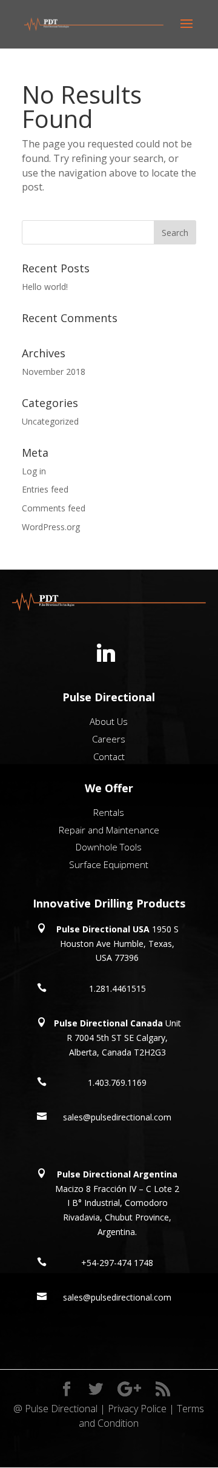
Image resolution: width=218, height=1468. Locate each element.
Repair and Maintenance (109, 830)
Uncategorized (50, 421)
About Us (109, 721)
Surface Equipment (108, 864)
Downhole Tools (109, 847)
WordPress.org (51, 527)
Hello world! (45, 286)
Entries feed (45, 489)
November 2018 (53, 371)
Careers (108, 739)
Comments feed (53, 508)
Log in (34, 471)
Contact (109, 756)
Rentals (108, 812)
